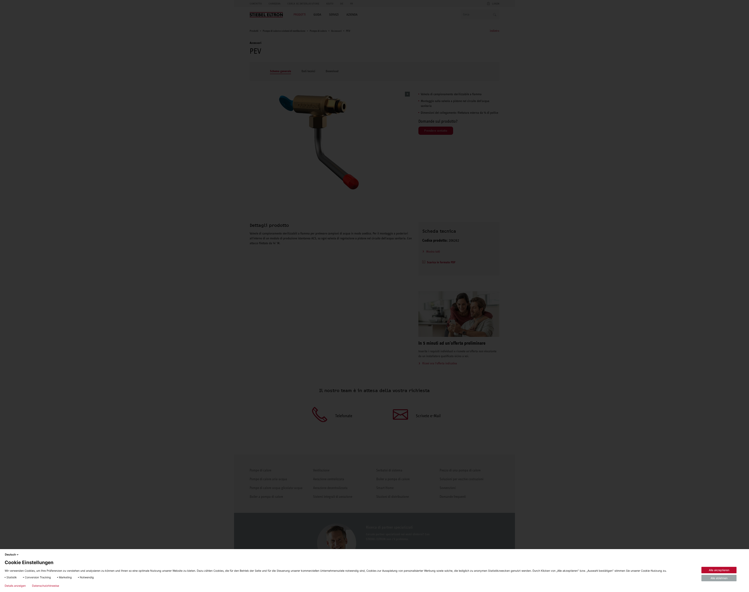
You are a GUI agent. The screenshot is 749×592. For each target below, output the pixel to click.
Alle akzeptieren (719, 570)
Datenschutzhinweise (45, 585)
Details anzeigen (15, 585)
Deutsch (10, 554)
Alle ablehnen (719, 578)
